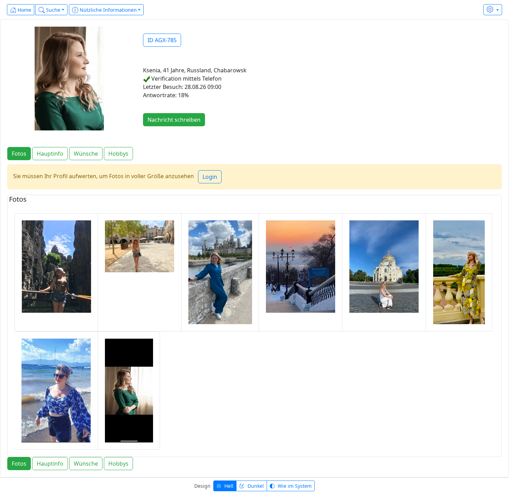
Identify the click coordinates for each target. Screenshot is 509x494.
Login (210, 177)
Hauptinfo (50, 153)
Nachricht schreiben (174, 120)
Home (23, 10)
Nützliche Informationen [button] (107, 10)
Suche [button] (52, 10)
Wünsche (86, 153)
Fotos (19, 153)
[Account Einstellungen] (492, 9)
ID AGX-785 (162, 40)
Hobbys (118, 153)
